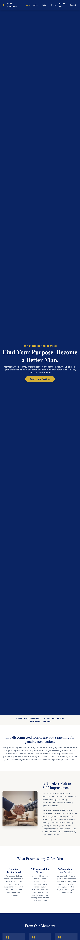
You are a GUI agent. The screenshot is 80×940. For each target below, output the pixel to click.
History (44, 5)
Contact (73, 5)
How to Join (62, 5)
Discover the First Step (40, 379)
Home (27, 5)
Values (35, 5)
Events (53, 5)
